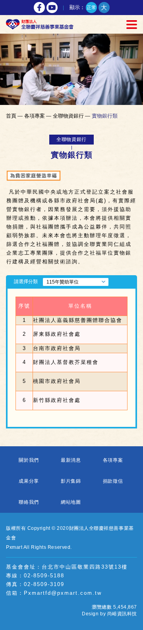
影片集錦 (71, 481)
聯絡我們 (29, 502)
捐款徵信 (113, 481)
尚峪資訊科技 (122, 614)
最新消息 (71, 460)
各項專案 (113, 460)
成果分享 (29, 481)
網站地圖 (71, 502)
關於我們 (29, 460)
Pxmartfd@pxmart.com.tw (63, 593)
